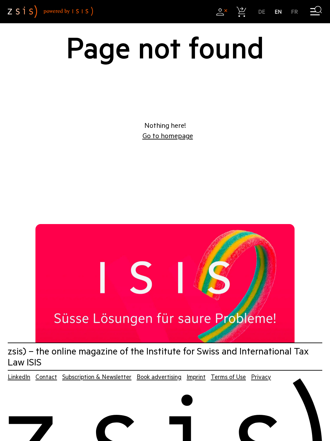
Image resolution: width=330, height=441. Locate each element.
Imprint (196, 377)
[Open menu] (316, 11)
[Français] (294, 11)
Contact (46, 377)
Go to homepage (167, 136)
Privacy (261, 377)
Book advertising (159, 377)
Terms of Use (228, 377)
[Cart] (241, 11)
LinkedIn (19, 377)
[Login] (221, 11)
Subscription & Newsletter (96, 377)
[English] (278, 11)
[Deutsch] (262, 11)
